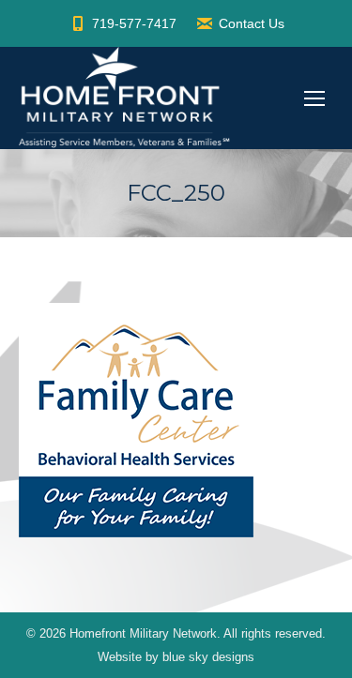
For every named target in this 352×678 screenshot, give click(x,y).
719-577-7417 (134, 23)
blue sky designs (208, 657)
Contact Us (251, 23)
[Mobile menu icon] (314, 98)
